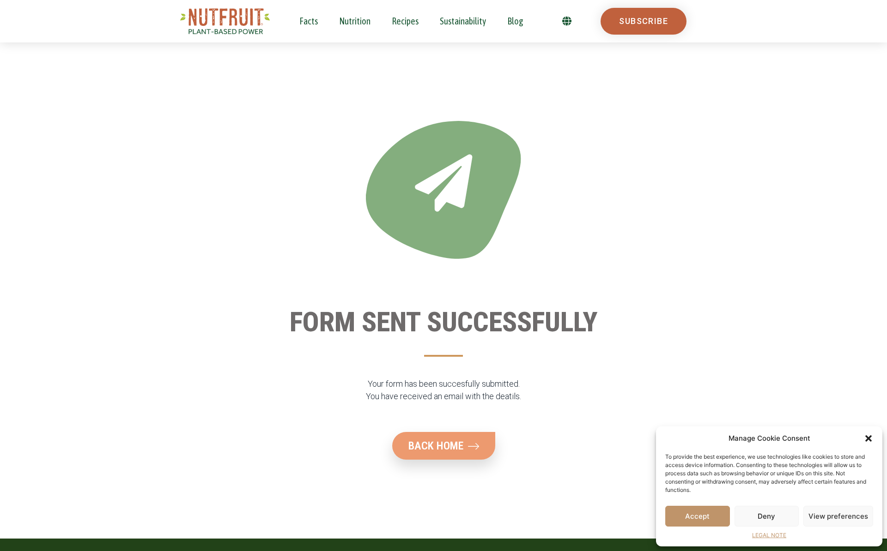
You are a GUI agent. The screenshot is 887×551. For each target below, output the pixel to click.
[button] (868, 438)
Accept (697, 516)
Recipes (405, 21)
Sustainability (463, 21)
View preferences (838, 516)
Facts (308, 21)
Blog (515, 21)
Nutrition (355, 21)
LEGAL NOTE (769, 535)
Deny (766, 516)
